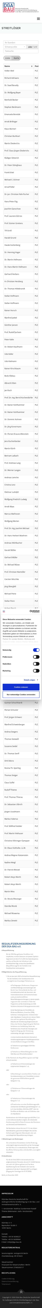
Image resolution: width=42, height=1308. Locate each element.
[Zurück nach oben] (21, 1292)
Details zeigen (29, 680)
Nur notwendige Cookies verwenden (21, 695)
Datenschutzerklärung (10, 1281)
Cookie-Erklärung (8, 1279)
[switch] (36, 657)
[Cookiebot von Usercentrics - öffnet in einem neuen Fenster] (29, 611)
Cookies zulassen (21, 687)
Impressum (6, 1284)
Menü (38, 19)
